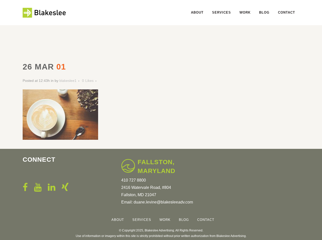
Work (165, 220)
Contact (205, 220)
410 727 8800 (133, 180)
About (117, 220)
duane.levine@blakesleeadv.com (163, 202)
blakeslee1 (67, 81)
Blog (184, 220)
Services (141, 220)
